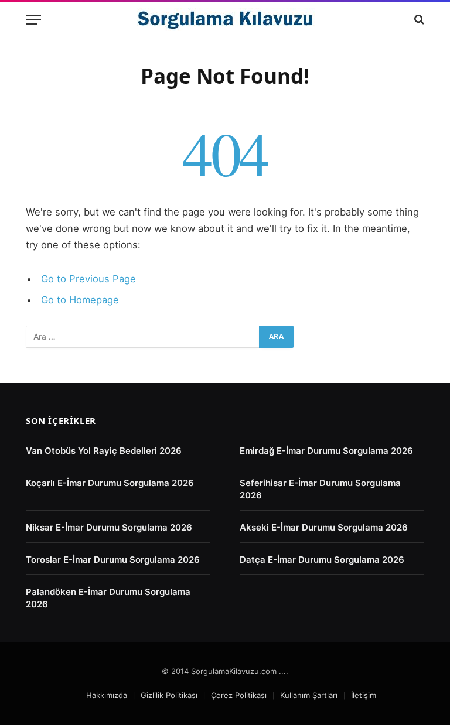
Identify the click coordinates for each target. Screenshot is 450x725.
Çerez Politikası (239, 695)
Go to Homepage (80, 300)
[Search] (418, 19)
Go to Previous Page (88, 279)
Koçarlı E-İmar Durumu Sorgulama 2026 (110, 482)
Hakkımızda (106, 695)
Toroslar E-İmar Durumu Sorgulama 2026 (113, 559)
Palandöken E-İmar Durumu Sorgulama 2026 (108, 598)
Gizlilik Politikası (169, 695)
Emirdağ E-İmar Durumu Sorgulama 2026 (326, 450)
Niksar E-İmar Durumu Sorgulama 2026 (109, 527)
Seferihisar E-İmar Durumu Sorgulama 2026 (320, 489)
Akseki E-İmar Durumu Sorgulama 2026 (324, 527)
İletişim (363, 695)
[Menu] (33, 19)
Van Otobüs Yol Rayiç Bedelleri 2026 (104, 450)
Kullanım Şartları (309, 695)
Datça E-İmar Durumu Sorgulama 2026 (322, 559)
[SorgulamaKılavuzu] (225, 19)
